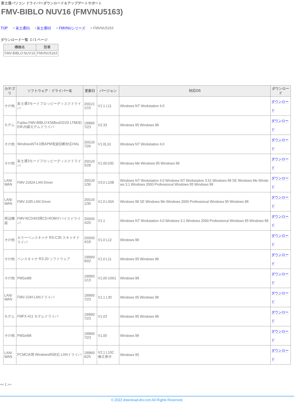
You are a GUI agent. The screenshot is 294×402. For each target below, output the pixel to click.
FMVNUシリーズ (72, 28)
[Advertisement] (78, 70)
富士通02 (44, 28)
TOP (4, 28)
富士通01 (23, 28)
